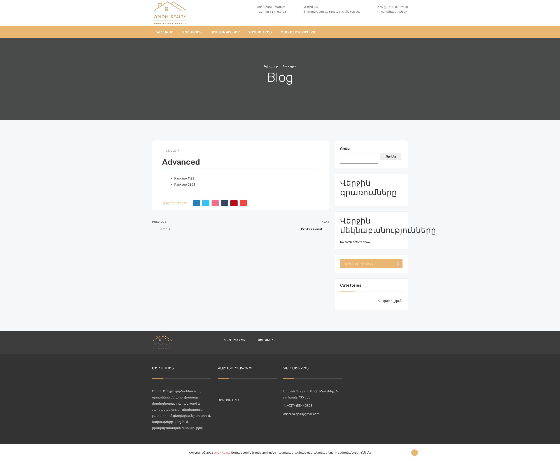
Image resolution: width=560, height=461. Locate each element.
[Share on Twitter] (205, 203)
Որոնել (345, 148)
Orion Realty (222, 452)
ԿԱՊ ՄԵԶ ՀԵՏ (234, 340)
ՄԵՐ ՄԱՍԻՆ (266, 340)
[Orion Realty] (170, 12)
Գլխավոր (271, 66)
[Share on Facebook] (196, 203)
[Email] (243, 203)
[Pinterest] (234, 203)
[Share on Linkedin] (215, 203)
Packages (289, 66)
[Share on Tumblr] (224, 203)
